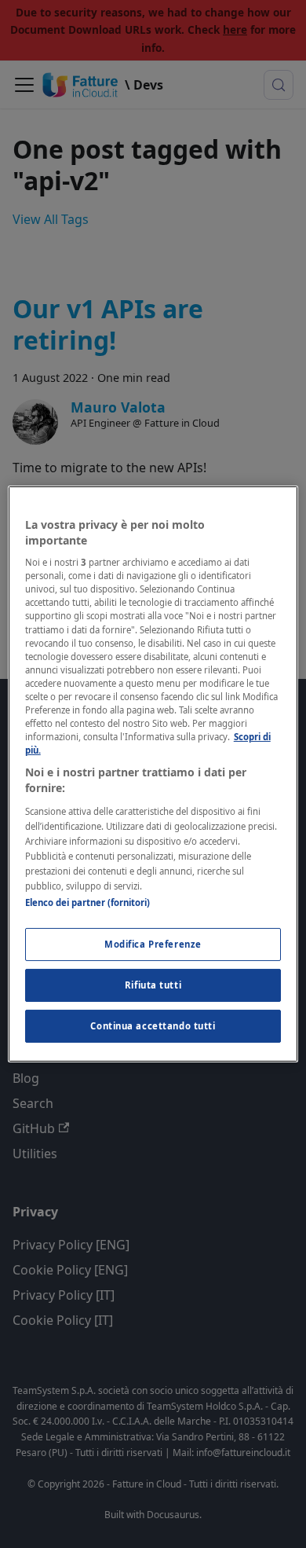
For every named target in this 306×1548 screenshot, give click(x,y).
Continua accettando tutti (152, 1026)
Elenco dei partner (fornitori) (87, 902)
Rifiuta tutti (153, 985)
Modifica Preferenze (153, 944)
